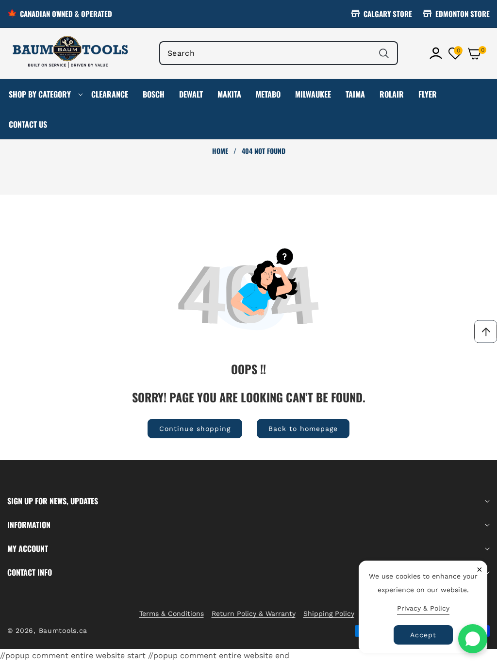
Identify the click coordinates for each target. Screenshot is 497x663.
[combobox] (278, 53)
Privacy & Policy (423, 608)
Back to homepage (303, 428)
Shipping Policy (328, 613)
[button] (478, 53)
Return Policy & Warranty (254, 613)
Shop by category (40, 94)
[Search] (383, 53)
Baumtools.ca (63, 630)
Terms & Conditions (171, 613)
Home (220, 151)
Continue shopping (195, 428)
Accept (423, 635)
